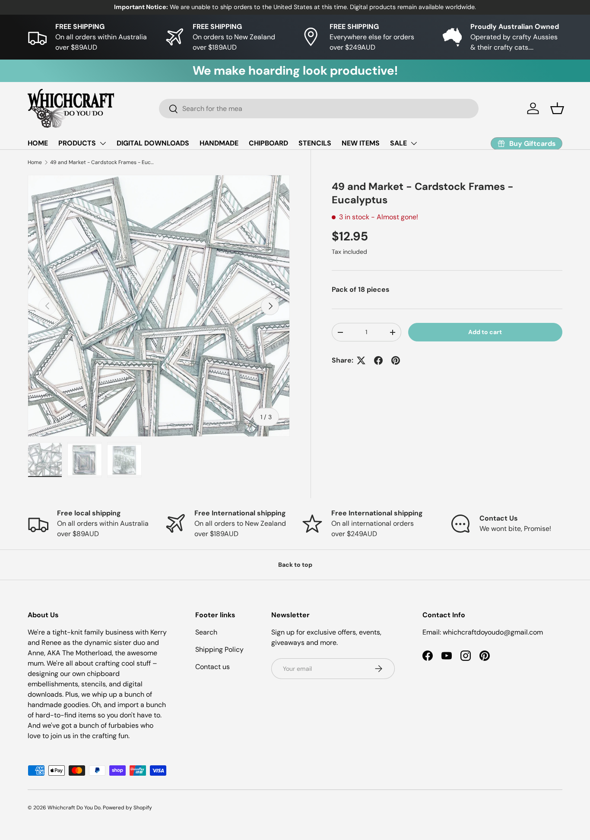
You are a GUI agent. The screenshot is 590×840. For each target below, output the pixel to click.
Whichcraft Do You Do (74, 807)
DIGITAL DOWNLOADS (153, 143)
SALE (398, 143)
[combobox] (319, 108)
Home (35, 162)
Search (206, 632)
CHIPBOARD (268, 143)
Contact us (212, 666)
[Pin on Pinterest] (395, 360)
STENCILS (314, 143)
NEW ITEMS (361, 143)
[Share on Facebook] (378, 360)
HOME (38, 143)
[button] (557, 108)
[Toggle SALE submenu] (414, 143)
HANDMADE (219, 143)
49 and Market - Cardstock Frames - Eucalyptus (102, 162)
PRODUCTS (77, 143)
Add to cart (485, 332)
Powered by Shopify (127, 807)
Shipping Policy (219, 649)
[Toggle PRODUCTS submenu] (103, 143)
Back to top (295, 564)
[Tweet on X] (361, 360)
